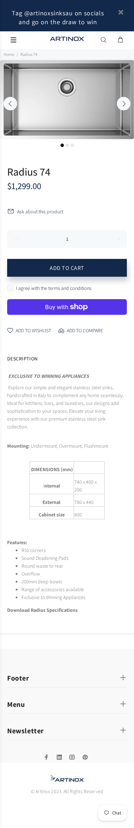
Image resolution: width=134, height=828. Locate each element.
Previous (10, 103)
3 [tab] (72, 145)
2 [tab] (67, 145)
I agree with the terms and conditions (53, 288)
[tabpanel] (67, 99)
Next (123, 103)
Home (9, 54)
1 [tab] (62, 145)
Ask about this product (40, 211)
